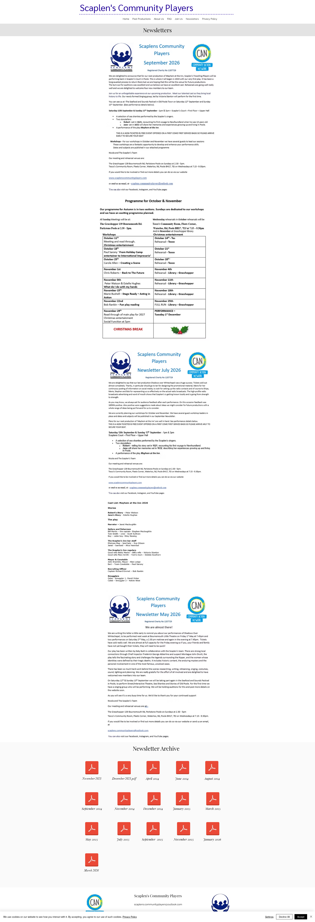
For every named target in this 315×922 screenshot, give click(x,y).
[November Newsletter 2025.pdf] (183, 829)
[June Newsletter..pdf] (182, 768)
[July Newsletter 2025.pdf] (124, 829)
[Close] (311, 916)
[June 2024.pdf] (153, 768)
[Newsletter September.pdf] (91, 799)
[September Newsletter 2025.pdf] (153, 829)
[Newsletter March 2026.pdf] (91, 860)
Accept (300, 916)
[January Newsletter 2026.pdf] (212, 829)
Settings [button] (269, 916)
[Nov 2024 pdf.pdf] (124, 799)
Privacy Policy (130, 916)
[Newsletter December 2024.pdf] (154, 799)
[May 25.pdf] (91, 829)
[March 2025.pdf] (212, 799)
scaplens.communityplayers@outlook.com (158, 904)
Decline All (284, 916)
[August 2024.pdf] (211, 768)
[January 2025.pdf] (182, 799)
